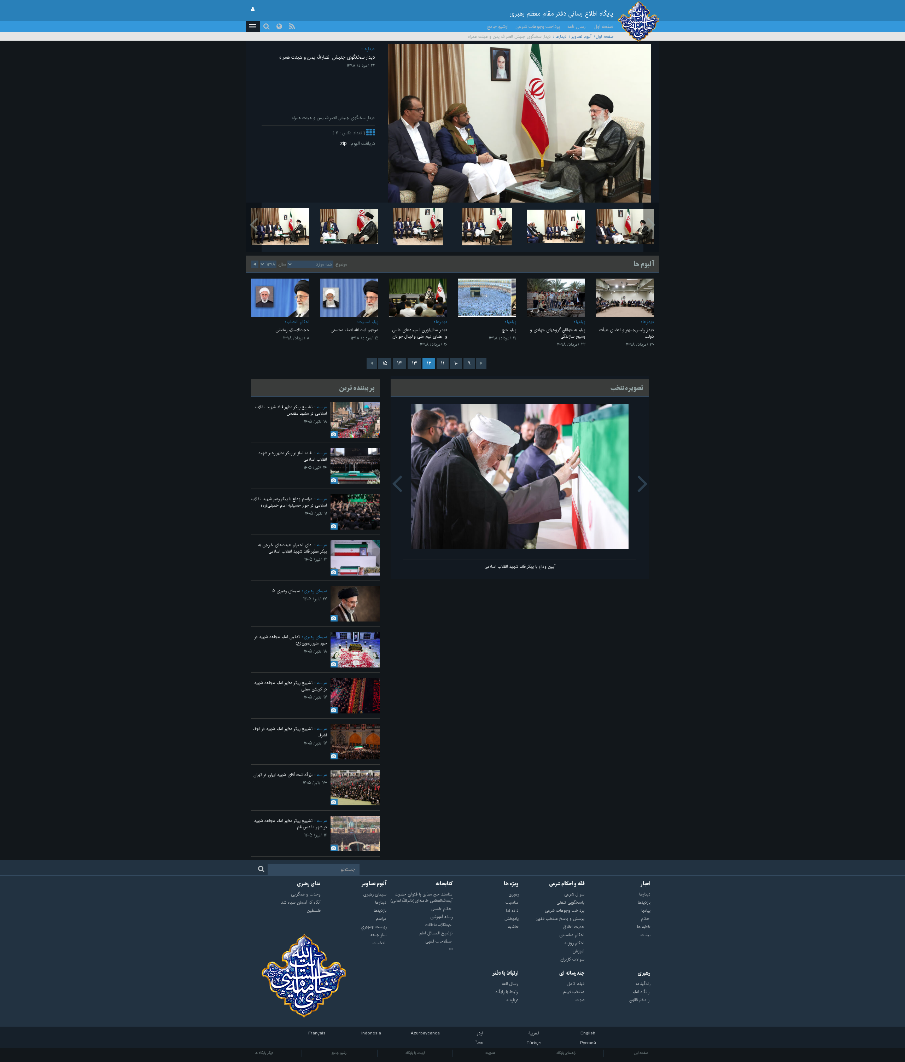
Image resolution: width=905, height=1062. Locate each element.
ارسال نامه (576, 26)
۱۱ (442, 363)
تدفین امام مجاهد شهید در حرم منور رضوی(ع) (290, 640)
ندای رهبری (309, 884)
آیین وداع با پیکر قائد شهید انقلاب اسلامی (519, 566)
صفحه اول (603, 26)
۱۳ (414, 363)
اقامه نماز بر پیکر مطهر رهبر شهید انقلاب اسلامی (292, 456)
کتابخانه (444, 884)
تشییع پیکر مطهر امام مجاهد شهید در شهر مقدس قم (290, 823)
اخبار (645, 884)
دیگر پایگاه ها (264, 1053)
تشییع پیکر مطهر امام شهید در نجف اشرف (289, 732)
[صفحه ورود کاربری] (253, 9)
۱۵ (385, 363)
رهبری (644, 973)
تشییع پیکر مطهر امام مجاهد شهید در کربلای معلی (290, 686)
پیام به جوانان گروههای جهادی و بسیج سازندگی (557, 333)
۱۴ (399, 363)
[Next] (372, 363)
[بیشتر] (370, 133)
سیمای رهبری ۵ (286, 591)
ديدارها (561, 36)
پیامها (580, 322)
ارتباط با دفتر (505, 973)
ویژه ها (511, 884)
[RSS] (292, 26)
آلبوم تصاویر (581, 36)
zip (345, 143)
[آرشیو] (419, 949)
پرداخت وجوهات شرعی (537, 26)
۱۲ (429, 363)
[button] (253, 26)
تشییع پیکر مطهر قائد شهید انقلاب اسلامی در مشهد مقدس (291, 410)
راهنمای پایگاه (566, 1053)
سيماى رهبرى (315, 591)
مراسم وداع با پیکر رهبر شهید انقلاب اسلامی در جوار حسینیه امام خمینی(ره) (289, 502)
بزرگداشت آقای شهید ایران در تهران (283, 774)
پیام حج (509, 330)
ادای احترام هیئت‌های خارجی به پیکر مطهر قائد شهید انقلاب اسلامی (292, 548)
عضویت (490, 1053)
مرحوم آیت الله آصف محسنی (354, 330)
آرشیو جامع (497, 26)
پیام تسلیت (368, 322)
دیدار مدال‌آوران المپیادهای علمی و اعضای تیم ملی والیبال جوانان (419, 333)
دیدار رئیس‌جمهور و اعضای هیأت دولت (626, 333)
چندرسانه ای (571, 973)
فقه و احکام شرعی (566, 884)
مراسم (321, 407)
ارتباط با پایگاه (415, 1053)
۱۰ (456, 363)
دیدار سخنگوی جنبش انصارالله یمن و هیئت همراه (327, 57)
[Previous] (481, 363)
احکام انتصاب (298, 322)
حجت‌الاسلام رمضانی (292, 330)
